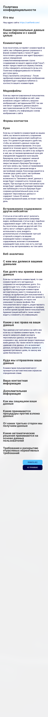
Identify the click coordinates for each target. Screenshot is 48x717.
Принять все (33, 462)
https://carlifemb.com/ (30, 22)
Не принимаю (32, 467)
